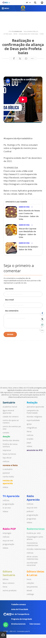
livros (5, 587)
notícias (6, 461)
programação (8, 504)
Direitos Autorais (18, 624)
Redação (32, 402)
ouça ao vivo (32, 507)
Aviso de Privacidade (19, 609)
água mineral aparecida (8, 411)
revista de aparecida (8, 482)
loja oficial (7, 457)
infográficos (32, 427)
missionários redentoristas (32, 544)
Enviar (10, 334)
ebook (29, 590)
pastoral (6, 473)
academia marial (10, 406)
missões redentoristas (36, 549)
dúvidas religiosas (34, 416)
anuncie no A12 (34, 450)
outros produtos (9, 590)
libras (29, 431)
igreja (29, 424)
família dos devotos (11, 440)
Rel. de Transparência (20, 614)
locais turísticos (9, 454)
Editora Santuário (9, 573)
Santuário (9, 402)
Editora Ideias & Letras (35, 573)
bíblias (5, 579)
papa (29, 442)
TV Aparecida (11, 496)
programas (31, 519)
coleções (30, 583)
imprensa (7, 450)
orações (30, 439)
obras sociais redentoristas (32, 557)
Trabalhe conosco (18, 604)
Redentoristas (36, 529)
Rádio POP (9, 529)
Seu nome (9, 289)
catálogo (30, 594)
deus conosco (8, 583)
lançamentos (32, 587)
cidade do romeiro (10, 416)
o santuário (7, 469)
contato (6, 432)
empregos (7, 533)
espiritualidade (33, 420)
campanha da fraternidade (32, 411)
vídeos (5, 487)
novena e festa (10, 465)
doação (6, 436)
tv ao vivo (7, 508)
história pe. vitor (34, 533)
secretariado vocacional (32, 563)
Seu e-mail (9, 300)
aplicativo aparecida (35, 406)
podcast (30, 511)
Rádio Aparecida (33, 497)
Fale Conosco (35, 624)
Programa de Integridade (21, 619)
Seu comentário (11, 311)
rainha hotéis (8, 476)
